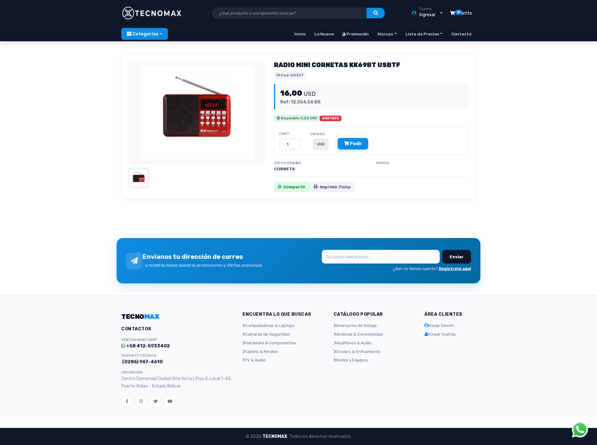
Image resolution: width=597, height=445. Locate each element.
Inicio (300, 33)
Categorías (145, 34)
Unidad (317, 134)
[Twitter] (155, 401)
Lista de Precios (422, 33)
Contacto (461, 33)
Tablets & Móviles (261, 351)
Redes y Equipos (352, 360)
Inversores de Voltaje (356, 325)
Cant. (284, 133)
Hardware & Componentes (270, 343)
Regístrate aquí (455, 268)
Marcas (385, 33)
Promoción (357, 33)
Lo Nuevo (324, 33)
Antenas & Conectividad (359, 334)
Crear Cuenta (442, 334)
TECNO (140, 316)
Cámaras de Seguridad (267, 334)
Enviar (457, 256)
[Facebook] (126, 401)
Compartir (294, 187)
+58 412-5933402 (147, 346)
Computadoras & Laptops (269, 325)
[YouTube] (169, 401)
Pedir (355, 143)
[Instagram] (141, 401)
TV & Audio (255, 360)
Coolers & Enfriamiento (358, 351)
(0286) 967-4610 (142, 362)
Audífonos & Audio (354, 343)
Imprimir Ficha (335, 187)
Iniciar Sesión (441, 325)
